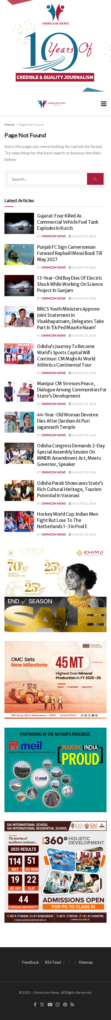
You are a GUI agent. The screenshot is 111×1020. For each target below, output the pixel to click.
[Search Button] (95, 179)
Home (9, 124)
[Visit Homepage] (51, 104)
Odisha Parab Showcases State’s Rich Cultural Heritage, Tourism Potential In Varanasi (70, 489)
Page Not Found (31, 124)
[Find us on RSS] (72, 1004)
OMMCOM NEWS (54, 236)
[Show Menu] (104, 104)
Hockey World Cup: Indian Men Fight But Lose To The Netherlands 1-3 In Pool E (67, 520)
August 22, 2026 (83, 236)
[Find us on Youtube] (50, 1004)
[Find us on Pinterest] (65, 1004)
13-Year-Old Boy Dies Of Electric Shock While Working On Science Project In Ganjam (70, 284)
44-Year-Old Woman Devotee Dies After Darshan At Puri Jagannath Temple (67, 421)
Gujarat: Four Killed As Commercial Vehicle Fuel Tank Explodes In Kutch (67, 222)
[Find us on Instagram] (58, 1004)
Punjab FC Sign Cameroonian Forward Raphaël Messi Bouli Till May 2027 (69, 253)
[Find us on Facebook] (35, 1004)
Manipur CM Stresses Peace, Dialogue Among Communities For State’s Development (72, 390)
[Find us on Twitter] (42, 1004)
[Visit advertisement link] (55, 46)
